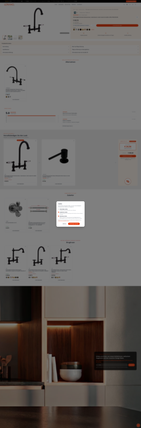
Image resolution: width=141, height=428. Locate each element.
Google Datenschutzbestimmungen (63, 220)
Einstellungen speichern (73, 223)
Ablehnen (64, 223)
